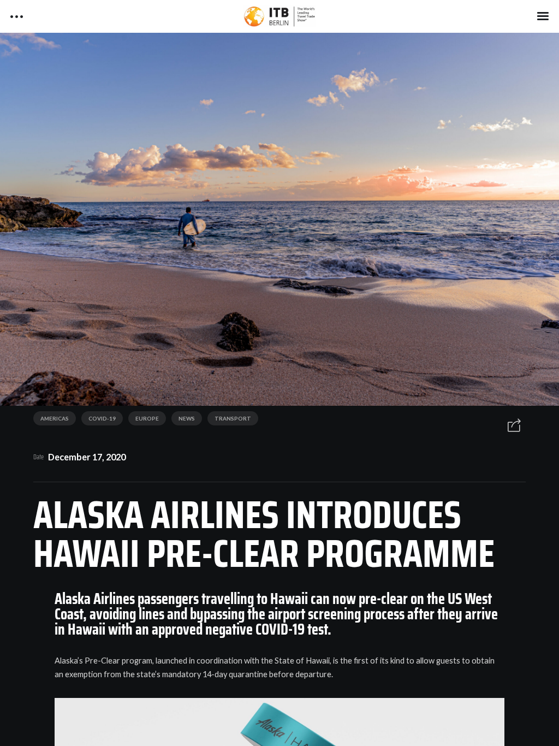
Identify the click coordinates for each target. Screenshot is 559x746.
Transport (233, 418)
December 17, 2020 (87, 457)
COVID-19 (102, 418)
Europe (147, 418)
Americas (54, 418)
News (187, 418)
